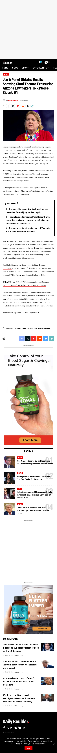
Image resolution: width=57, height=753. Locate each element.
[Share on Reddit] (23, 106)
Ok (28, 748)
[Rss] (24, 728)
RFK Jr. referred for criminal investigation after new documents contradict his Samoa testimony (19, 698)
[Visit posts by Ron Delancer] (4, 100)
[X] (8, 728)
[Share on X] (13, 106)
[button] (40, 62)
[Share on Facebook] (8, 106)
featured (17, 328)
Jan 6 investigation (42, 328)
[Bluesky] (20, 728)
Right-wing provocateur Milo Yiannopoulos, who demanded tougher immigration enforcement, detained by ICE (34, 495)
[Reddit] (16, 728)
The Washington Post (33, 163)
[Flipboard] (12, 728)
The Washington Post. (30, 312)
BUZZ (19, 489)
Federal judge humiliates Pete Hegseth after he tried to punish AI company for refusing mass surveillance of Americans (28, 220)
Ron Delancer (13, 100)
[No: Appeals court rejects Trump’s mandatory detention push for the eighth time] (47, 681)
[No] (53, 744)
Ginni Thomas (27, 328)
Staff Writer (9, 655)
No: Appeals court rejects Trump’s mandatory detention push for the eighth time (18, 681)
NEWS (6, 74)
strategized (7, 268)
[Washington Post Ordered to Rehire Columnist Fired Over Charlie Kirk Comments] (9, 478)
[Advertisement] (28, 29)
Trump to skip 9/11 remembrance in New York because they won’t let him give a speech (20, 664)
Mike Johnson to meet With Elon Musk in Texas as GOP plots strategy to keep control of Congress (21, 647)
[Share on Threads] (27, 106)
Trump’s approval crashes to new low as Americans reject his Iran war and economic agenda (33, 510)
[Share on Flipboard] (18, 106)
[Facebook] (4, 728)
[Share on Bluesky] (45, 338)
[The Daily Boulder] (8, 62)
